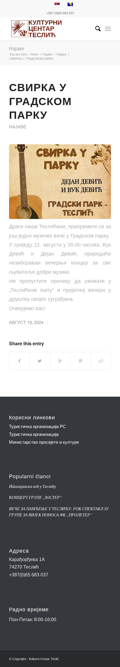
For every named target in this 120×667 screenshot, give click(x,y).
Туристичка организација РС (37, 426)
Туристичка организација (34, 434)
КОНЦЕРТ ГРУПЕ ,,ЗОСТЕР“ (35, 497)
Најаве (16, 48)
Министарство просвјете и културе (44, 442)
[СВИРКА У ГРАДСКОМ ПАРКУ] (60, 181)
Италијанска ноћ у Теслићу (32, 486)
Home (34, 54)
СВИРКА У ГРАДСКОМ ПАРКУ (40, 100)
